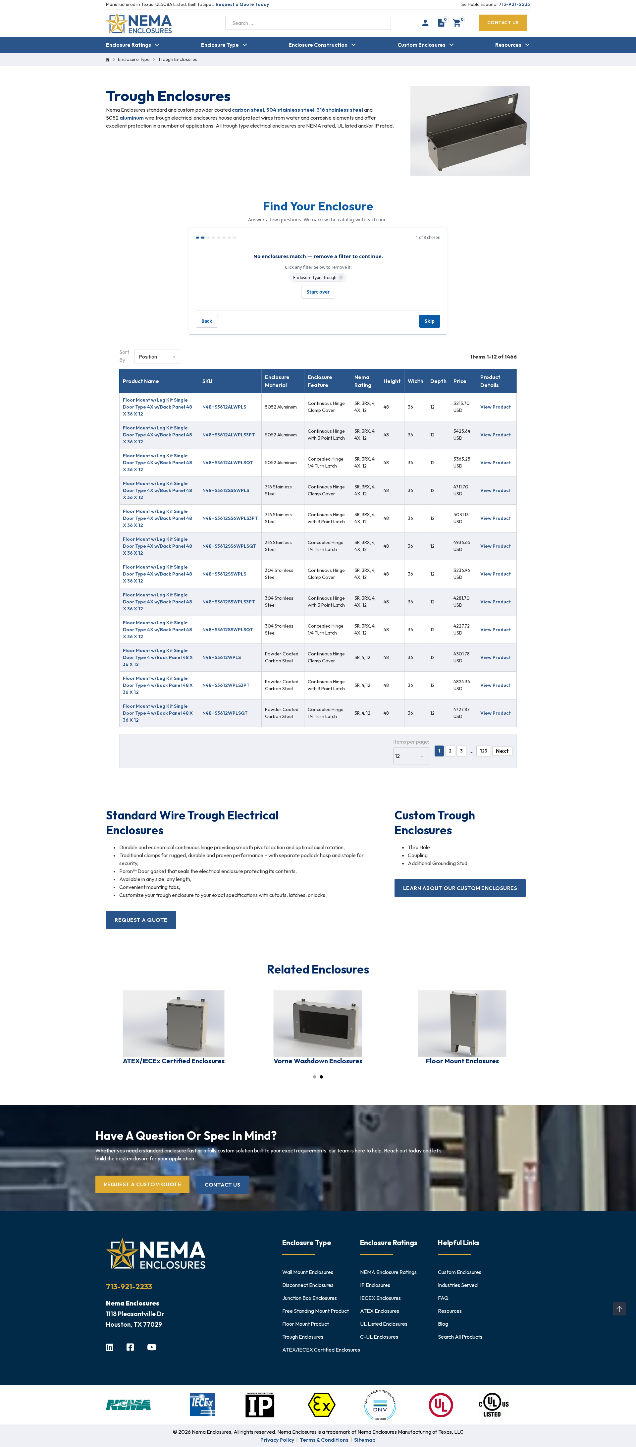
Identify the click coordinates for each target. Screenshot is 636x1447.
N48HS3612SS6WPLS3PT (230, 518)
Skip (430, 321)
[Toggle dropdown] (157, 44)
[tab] (314, 1077)
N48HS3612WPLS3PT (226, 685)
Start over (318, 292)
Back (206, 321)
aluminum (132, 117)
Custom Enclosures (422, 44)
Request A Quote (141, 920)
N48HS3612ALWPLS (224, 407)
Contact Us (503, 23)
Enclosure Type (220, 44)
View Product (495, 407)
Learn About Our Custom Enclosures (460, 888)
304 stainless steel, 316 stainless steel (314, 109)
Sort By (124, 356)
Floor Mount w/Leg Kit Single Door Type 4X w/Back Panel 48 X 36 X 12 (157, 407)
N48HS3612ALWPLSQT (227, 463)
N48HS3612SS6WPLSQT (229, 546)
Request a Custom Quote (142, 1184)
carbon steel (248, 109)
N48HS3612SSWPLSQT (227, 630)
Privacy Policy (277, 1439)
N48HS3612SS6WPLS (225, 490)
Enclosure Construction (318, 44)
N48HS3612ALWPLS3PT (228, 435)
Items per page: (411, 741)
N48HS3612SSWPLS (224, 574)
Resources (508, 44)
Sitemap (365, 1439)
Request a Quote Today (242, 4)
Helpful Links (458, 1242)
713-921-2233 (514, 4)
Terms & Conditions (324, 1439)
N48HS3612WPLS (221, 657)
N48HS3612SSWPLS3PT (228, 602)
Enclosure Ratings (128, 44)
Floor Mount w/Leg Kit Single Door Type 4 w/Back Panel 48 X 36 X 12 (158, 657)
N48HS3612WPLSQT (225, 713)
